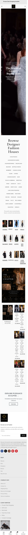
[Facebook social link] (2, 451)
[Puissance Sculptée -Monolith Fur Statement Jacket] (21, 334)
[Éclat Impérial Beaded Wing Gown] (16, 308)
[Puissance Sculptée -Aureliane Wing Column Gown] (21, 308)
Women (2, 461)
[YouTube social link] (12, 451)
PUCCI (16, 260)
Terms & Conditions (5, 496)
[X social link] (5, 451)
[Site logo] (13, 6)
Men (2, 463)
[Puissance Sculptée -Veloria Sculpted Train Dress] (21, 364)
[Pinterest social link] (16, 451)
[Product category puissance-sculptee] (8, 315)
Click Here (13, 404)
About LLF (3, 483)
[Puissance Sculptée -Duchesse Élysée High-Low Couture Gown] (16, 335)
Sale (2, 471)
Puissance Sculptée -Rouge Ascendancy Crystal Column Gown (17, 376)
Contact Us (3, 486)
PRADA (22, 229)
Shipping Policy (4, 488)
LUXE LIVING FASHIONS (23, 262)
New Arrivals (4, 473)
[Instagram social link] (9, 451)
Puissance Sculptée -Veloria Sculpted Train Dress (22, 375)
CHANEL (5, 229)
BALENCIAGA (11, 260)
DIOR (16, 229)
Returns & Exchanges (6, 491)
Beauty (2, 468)
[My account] (25, 6)
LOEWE (16, 244)
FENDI (10, 244)
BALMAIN (5, 244)
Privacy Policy (4, 493)
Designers (3, 466)
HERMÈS (5, 260)
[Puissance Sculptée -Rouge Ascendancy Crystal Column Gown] (16, 364)
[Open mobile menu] (1, 6)
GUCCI (10, 229)
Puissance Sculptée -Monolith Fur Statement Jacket (22, 346)
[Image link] (4, 417)
